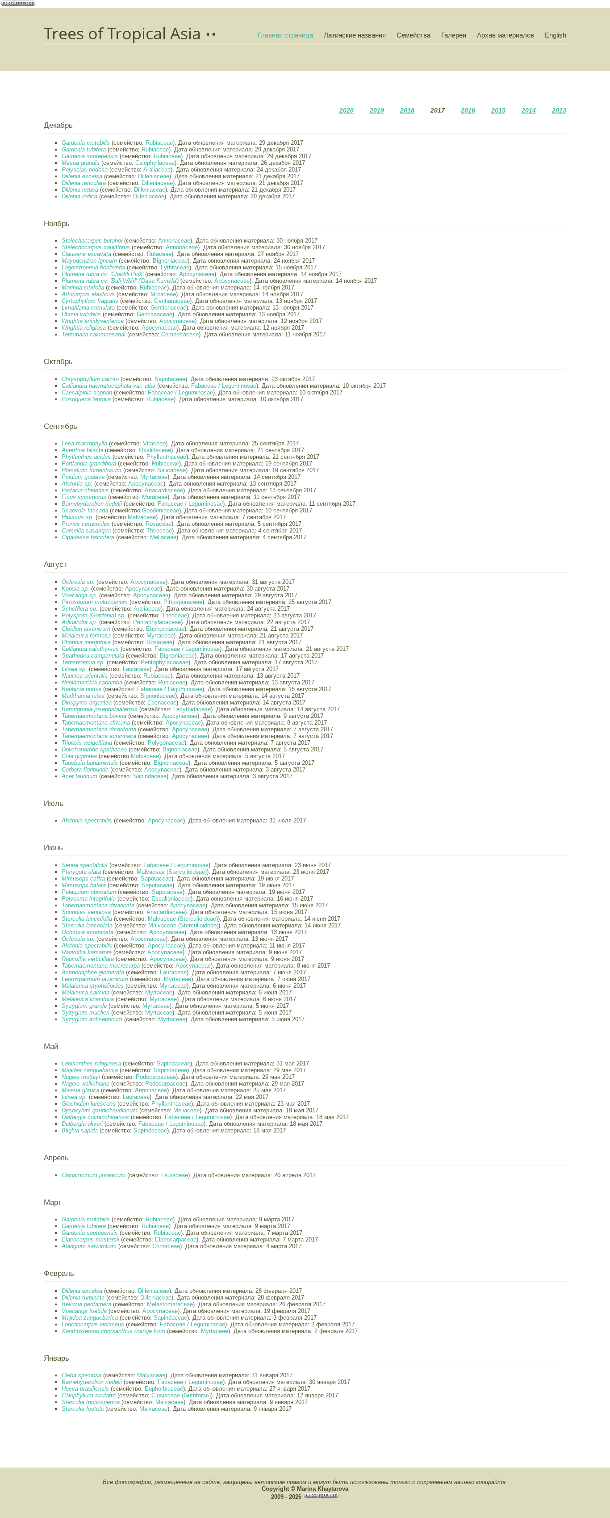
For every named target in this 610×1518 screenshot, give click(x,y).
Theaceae (159, 530)
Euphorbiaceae (165, 628)
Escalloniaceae (171, 898)
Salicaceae (171, 470)
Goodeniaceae (160, 510)
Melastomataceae (170, 1304)
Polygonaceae (166, 742)
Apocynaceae (196, 274)
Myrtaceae (153, 477)
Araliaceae (157, 169)
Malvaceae (142, 517)
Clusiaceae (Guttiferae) (181, 1395)
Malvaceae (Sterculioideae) (172, 871)
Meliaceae (163, 537)
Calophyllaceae (155, 162)
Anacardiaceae (164, 490)
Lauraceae (136, 669)
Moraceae (163, 294)
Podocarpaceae (156, 1077)
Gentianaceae (172, 301)
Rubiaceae (159, 142)
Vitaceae (154, 443)
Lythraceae (175, 267)
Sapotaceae (170, 379)
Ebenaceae (161, 702)
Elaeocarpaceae (175, 1239)
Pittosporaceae (182, 602)
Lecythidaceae (192, 709)
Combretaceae (180, 334)
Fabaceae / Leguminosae (223, 385)
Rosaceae (158, 523)
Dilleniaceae (153, 176)
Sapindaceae (150, 776)
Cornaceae (166, 1246)
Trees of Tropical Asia (122, 33)
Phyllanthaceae (166, 456)
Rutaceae (159, 254)
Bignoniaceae (170, 260)
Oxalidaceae (155, 450)
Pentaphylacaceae (157, 622)
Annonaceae (174, 240)
